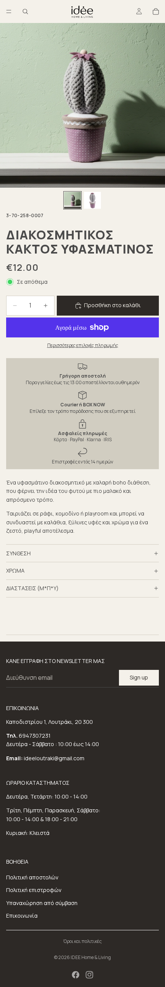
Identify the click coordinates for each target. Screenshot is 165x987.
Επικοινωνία (22, 915)
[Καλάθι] (155, 11)
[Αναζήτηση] (25, 11)
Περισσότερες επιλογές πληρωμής (82, 345)
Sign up (139, 677)
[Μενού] (9, 11)
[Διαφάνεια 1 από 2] (72, 200)
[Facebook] (75, 974)
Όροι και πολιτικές (82, 941)
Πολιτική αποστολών (32, 877)
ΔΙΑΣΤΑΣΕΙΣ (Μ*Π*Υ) (32, 588)
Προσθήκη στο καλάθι (112, 305)
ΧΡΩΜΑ (15, 570)
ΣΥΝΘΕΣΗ (18, 553)
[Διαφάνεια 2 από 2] (92, 200)
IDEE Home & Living (91, 957)
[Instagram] (89, 974)
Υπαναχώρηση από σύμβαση (42, 903)
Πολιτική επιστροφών (33, 890)
